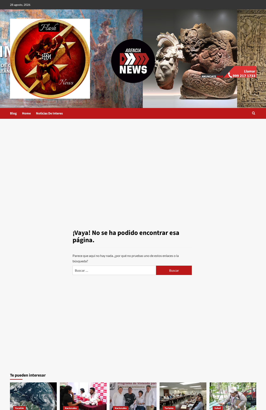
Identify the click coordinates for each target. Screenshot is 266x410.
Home (26, 113)
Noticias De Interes (49, 113)
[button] (253, 113)
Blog (13, 113)
